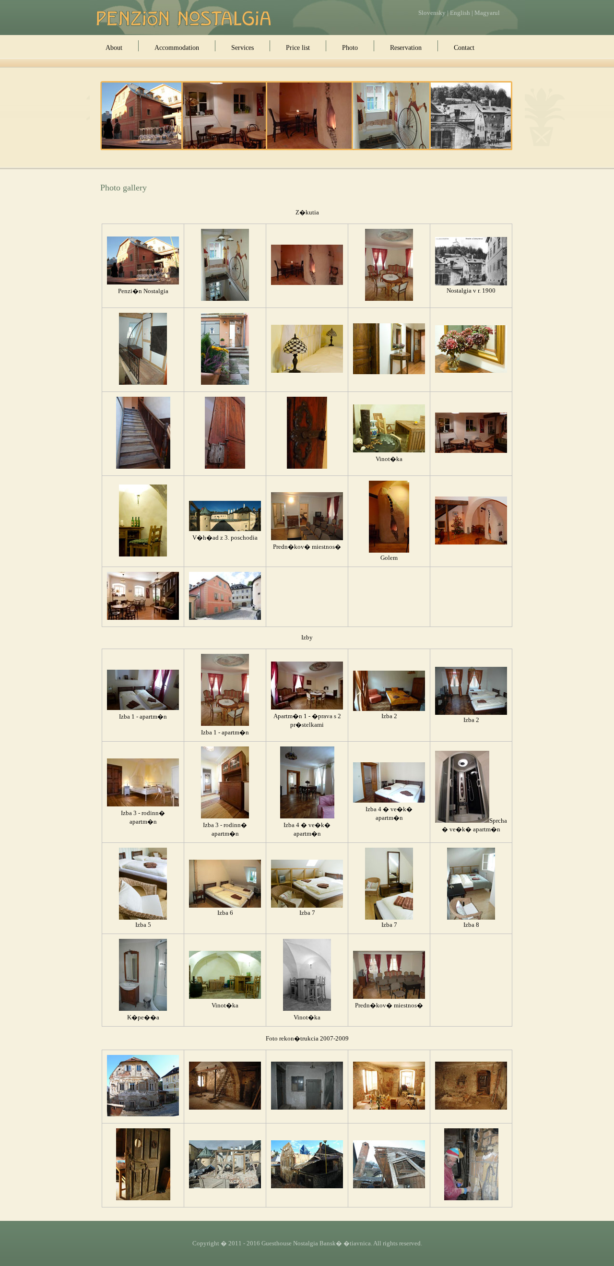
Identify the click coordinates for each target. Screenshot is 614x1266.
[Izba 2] (389, 709)
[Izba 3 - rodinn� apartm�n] (143, 804)
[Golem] (389, 550)
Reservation (406, 47)
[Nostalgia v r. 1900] (471, 283)
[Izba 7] (307, 905)
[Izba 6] (225, 905)
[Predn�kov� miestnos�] (307, 538)
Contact (464, 47)
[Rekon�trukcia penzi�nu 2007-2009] (143, 1114)
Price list (298, 47)
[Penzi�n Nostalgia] (143, 282)
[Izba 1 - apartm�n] (389, 299)
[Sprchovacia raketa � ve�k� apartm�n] (462, 820)
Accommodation (176, 47)
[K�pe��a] (143, 1009)
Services (242, 47)
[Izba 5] (143, 917)
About (114, 47)
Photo (350, 47)
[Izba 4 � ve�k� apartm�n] (307, 816)
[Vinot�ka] (143, 554)
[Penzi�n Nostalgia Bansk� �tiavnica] (184, 18)
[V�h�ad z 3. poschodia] (225, 529)
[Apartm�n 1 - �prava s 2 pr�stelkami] (307, 707)
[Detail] (143, 382)
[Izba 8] (471, 917)
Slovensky (432, 13)
